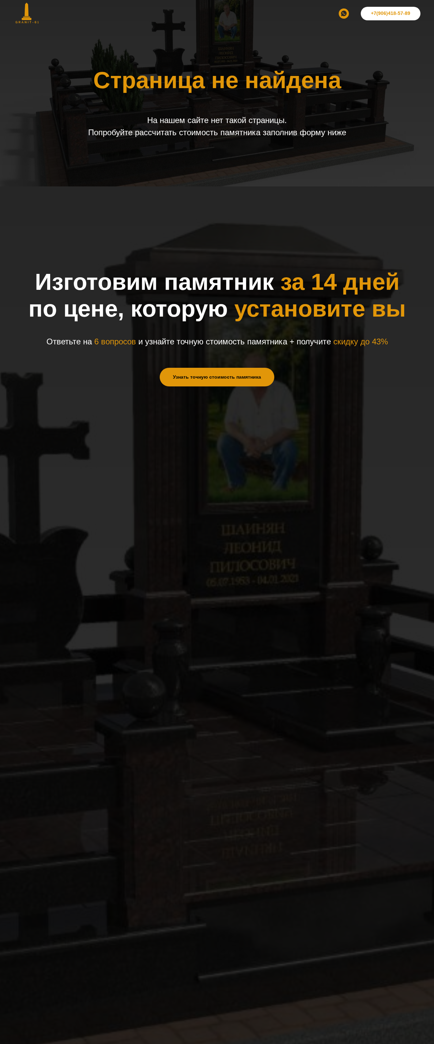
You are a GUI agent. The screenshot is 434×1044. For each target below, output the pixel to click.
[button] (217, 377)
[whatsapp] (344, 13)
